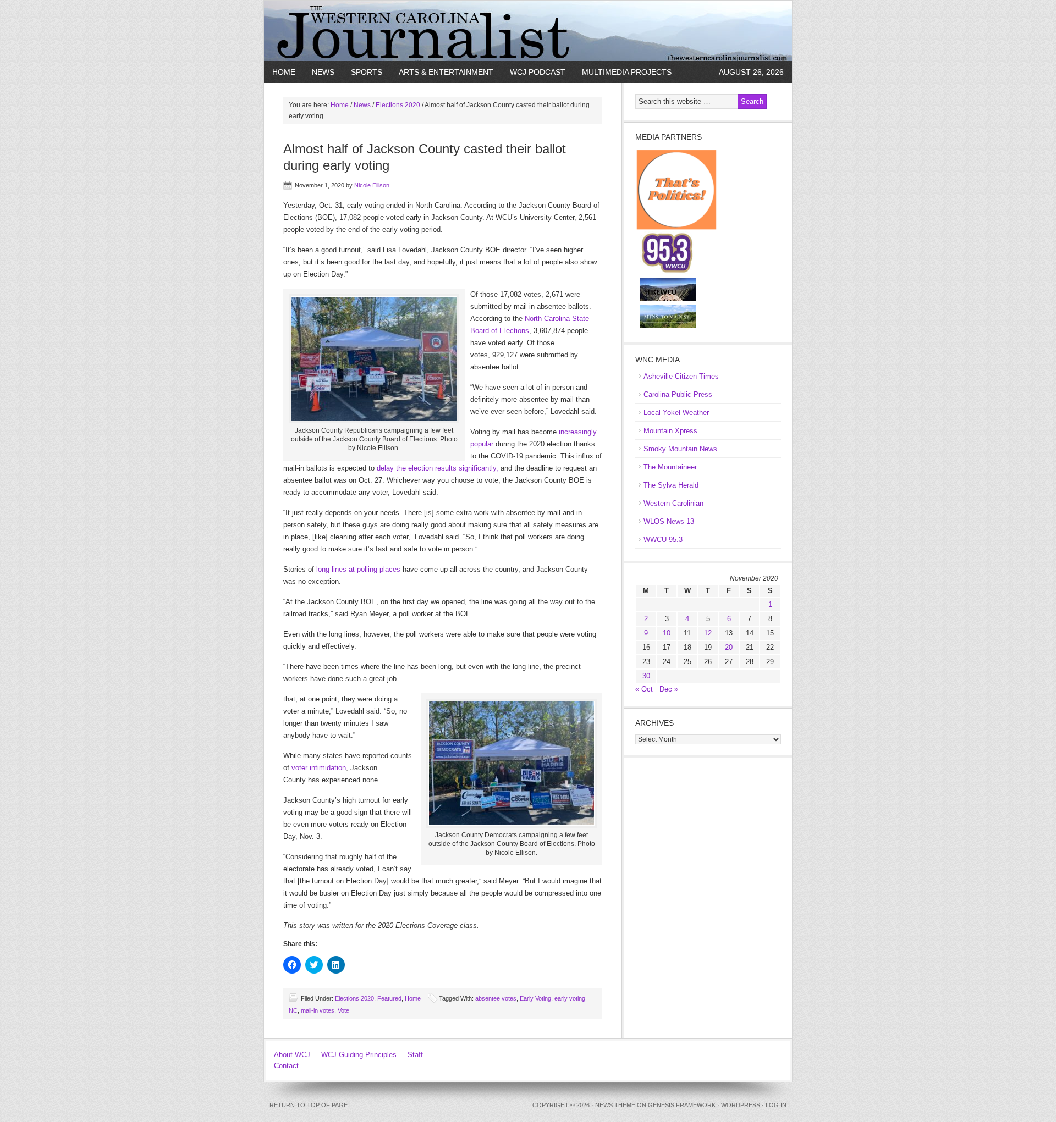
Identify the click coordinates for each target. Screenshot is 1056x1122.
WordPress (740, 1105)
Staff (415, 1055)
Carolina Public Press (678, 394)
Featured (389, 998)
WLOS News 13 (669, 521)
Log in (776, 1105)
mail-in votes (317, 1010)
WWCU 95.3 (663, 539)
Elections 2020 (354, 998)
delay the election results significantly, (437, 468)
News (323, 72)
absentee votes (495, 998)
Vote (343, 1010)
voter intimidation (319, 768)
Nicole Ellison (371, 185)
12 (708, 633)
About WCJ (292, 1055)
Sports (366, 72)
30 (646, 676)
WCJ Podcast (537, 72)
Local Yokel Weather (676, 412)
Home (283, 72)
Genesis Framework (682, 1105)
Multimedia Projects (627, 72)
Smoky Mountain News (680, 449)
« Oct (644, 689)
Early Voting (535, 998)
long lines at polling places (358, 569)
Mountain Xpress (670, 431)
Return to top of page (309, 1105)
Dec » (668, 689)
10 (666, 633)
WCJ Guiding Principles (359, 1055)
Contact (286, 1066)
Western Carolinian (673, 503)
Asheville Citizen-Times (681, 376)
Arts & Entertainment (446, 72)
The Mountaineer (670, 467)
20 (729, 647)
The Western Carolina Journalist (528, 31)
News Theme (615, 1105)
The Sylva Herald (671, 485)
